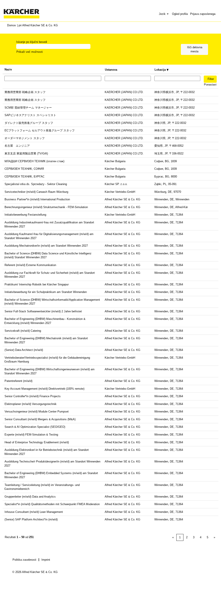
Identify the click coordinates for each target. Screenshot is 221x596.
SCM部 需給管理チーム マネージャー (28, 107)
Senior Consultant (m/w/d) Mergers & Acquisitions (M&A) (40, 419)
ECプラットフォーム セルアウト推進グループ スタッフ (40, 130)
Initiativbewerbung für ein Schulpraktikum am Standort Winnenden (46, 292)
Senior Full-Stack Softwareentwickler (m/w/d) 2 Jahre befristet (43, 311)
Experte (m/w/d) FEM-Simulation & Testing (31, 434)
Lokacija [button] (161, 69)
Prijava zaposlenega (202, 14)
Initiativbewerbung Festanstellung (25, 214)
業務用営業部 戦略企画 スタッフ (25, 92)
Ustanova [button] (111, 69)
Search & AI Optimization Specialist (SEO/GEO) (35, 426)
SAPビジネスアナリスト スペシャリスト (30, 115)
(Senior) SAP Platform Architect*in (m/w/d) (31, 519)
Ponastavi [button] (210, 84)
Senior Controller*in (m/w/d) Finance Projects (33, 396)
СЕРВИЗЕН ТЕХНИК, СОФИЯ (24, 168)
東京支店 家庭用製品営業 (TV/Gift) (26, 153)
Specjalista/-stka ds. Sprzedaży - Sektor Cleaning (36, 184)
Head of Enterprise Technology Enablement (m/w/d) (37, 442)
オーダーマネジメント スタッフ (25, 138)
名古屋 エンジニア (17, 145)
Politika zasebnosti (24, 559)
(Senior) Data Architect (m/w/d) (24, 350)
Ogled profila (180, 14)
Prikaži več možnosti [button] (29, 51)
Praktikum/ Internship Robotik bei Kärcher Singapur (37, 284)
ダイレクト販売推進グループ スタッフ (29, 122)
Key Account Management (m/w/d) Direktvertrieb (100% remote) (44, 388)
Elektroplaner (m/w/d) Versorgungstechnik (31, 404)
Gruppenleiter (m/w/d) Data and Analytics (30, 496)
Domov (11, 25)
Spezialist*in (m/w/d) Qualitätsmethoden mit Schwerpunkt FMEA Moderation (52, 504)
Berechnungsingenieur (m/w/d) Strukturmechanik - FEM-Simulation (46, 207)
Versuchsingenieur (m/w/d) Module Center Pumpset (37, 411)
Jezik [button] (162, 14)
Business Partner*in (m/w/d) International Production (37, 199)
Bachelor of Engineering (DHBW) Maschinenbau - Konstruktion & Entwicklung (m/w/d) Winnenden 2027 (44, 321)
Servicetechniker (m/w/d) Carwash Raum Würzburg (36, 191)
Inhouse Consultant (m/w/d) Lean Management (34, 512)
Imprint (45, 559)
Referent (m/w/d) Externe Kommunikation (30, 265)
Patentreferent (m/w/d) (18, 381)
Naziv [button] (8, 69)
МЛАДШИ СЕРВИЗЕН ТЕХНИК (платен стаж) (34, 161)
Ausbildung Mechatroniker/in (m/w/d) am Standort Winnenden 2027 (46, 245)
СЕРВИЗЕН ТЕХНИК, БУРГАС (24, 176)
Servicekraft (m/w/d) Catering (23, 330)
